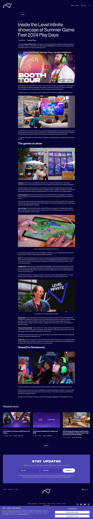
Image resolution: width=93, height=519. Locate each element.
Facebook (64, 396)
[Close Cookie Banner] (90, 512)
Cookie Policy (42, 503)
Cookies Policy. (24, 514)
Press (16, 489)
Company (20, 20)
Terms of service (61, 503)
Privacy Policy (66, 477)
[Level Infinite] (7, 5)
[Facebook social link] (81, 504)
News (72, 5)
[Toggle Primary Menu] (89, 5)
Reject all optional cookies (72, 512)
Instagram (55, 396)
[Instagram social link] (88, 504)
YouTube (49, 396)
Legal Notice (46, 505)
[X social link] (77, 504)
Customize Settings (72, 508)
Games (77, 5)
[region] (46, 512)
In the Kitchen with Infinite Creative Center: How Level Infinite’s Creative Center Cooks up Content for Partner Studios (76, 433)
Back (23, 14)
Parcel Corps (21, 317)
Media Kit (10, 489)
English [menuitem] (86, 489)
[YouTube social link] (84, 504)
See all (46, 445)
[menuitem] (86, 489)
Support (5, 489)
